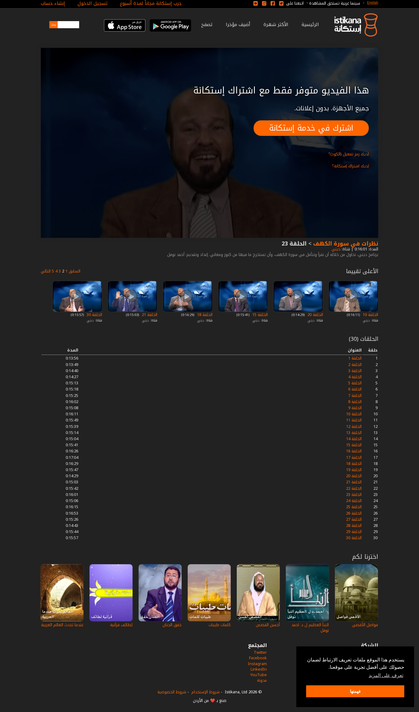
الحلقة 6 (355, 389)
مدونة (262, 680)
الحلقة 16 (354, 451)
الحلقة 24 (354, 500)
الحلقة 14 (354, 439)
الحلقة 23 (354, 494)
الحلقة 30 (93, 314)
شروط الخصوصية (171, 692)
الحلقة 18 (204, 314)
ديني (335, 249)
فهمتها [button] (355, 691)
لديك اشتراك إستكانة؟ (350, 166)
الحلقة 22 (354, 488)
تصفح (207, 24)
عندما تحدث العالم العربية (62, 625)
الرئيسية (310, 24)
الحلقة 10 (369, 314)
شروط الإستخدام (205, 692)
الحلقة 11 (354, 420)
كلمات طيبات (220, 625)
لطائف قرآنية (121, 625)
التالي (46, 271)
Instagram (257, 664)
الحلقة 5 (355, 383)
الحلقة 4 (355, 377)
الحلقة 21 (148, 314)
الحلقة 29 (354, 531)
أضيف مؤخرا (238, 24)
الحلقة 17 (354, 457)
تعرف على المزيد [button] (386, 675)
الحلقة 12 (354, 426)
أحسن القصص (268, 625)
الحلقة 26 (354, 513)
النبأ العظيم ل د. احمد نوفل (310, 627)
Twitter (260, 652)
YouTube (258, 675)
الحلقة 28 (354, 525)
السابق (74, 271)
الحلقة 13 (354, 432)
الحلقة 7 (355, 395)
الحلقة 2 (355, 364)
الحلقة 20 (314, 314)
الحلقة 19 (354, 470)
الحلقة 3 (355, 371)
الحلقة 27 (354, 519)
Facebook (258, 658)
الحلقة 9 (355, 408)
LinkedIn (259, 669)
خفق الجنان (172, 625)
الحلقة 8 (355, 401)
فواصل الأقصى (365, 625)
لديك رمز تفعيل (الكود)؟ (349, 154)
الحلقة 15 (259, 314)
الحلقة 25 (354, 507)
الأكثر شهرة (275, 24)
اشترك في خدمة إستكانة (311, 128)
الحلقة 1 (355, 358)
